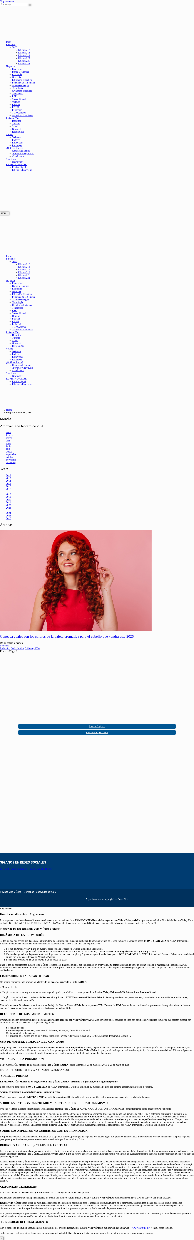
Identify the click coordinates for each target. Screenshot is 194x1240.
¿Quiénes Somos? (14, 148)
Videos (9, 134)
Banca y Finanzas (20, 71)
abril (8, 440)
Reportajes (17, 145)
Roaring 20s (18, 131)
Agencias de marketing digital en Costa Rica (107, 899)
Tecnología (17, 88)
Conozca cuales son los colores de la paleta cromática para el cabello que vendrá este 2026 (67, 636)
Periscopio (17, 110)
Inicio (9, 41)
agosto (9, 451)
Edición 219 (24, 55)
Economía (17, 74)
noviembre (11, 459)
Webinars (16, 137)
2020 (8, 499)
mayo (8, 443)
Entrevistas (17, 142)
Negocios (10, 66)
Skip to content (7, 1)
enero (8, 432)
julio (8, 449)
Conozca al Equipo (21, 151)
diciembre (10, 462)
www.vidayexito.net (140, 1228)
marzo (9, 438)
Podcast (16, 140)
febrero (9, 435)
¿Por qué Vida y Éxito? (23, 153)
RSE (14, 96)
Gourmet (16, 129)
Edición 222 (24, 63)
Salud (15, 126)
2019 (8, 497)
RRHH (15, 107)
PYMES (16, 104)
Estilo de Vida (13, 118)
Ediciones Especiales (22, 170)
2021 (8, 502)
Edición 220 (24, 58)
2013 (8, 478)
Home (9, 409)
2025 (8, 515)
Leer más (4, 645)
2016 (8, 486)
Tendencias (17, 93)
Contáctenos (18, 156)
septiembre (11, 454)
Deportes (16, 121)
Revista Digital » (97, 726)
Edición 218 (24, 52)
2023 (8, 507)
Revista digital (19, 167)
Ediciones (10, 44)
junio (8, 446)
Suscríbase (11, 159)
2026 (14, 47)
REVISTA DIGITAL (16, 164)
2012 (8, 475)
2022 (8, 505)
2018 (8, 494)
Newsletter (17, 161)
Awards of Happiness (22, 115)
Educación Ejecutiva (22, 80)
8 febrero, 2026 (32, 648)
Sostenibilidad (19, 99)
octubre (9, 457)
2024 (8, 513)
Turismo (16, 123)
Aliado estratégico (20, 85)
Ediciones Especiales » (97, 732)
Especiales (17, 69)
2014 (8, 480)
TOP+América (19, 112)
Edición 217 (24, 50)
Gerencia (16, 77)
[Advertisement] (22, 795)
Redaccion (5, 648)
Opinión (16, 101)
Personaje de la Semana (23, 82)
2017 (8, 489)
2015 (8, 483)
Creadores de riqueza (22, 91)
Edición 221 (24, 61)
